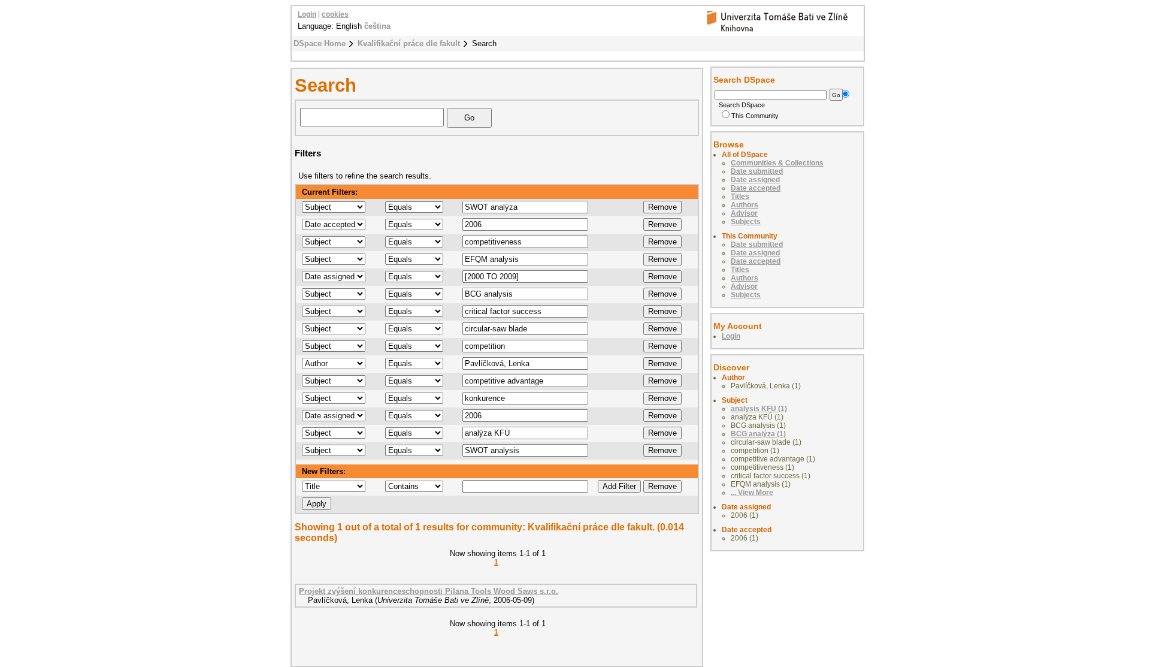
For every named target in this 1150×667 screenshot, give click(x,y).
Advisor (744, 213)
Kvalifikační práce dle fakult (409, 43)
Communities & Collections (777, 163)
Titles (740, 196)
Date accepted (755, 188)
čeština (377, 26)
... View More (752, 492)
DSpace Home (319, 43)
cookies (335, 14)
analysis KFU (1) (759, 409)
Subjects (746, 222)
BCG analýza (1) (758, 434)
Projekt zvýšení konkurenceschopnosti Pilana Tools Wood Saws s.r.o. (428, 591)
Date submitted (757, 171)
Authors (744, 205)
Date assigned (755, 180)
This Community (755, 115)
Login (307, 14)
